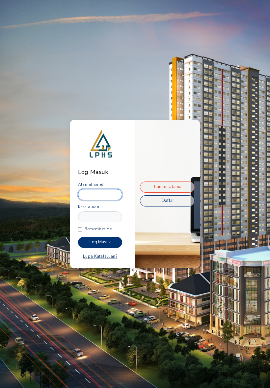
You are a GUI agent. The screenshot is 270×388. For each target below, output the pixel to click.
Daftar (168, 201)
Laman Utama (167, 187)
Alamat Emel (90, 184)
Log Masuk (100, 242)
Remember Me (98, 228)
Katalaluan (88, 206)
